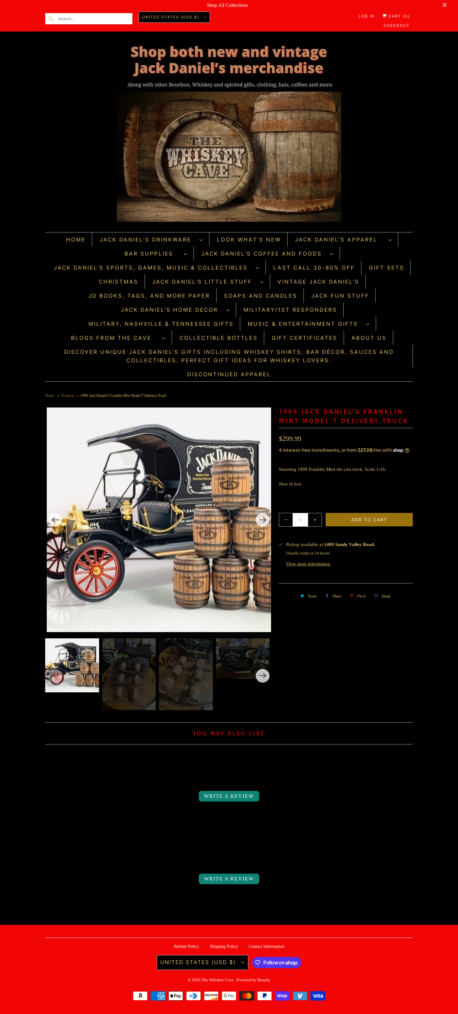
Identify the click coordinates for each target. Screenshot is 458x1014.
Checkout (397, 25)
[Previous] (55, 520)
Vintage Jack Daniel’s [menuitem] (318, 282)
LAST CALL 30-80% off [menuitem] (314, 268)
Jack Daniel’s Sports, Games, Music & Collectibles (153, 268)
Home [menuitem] (76, 239)
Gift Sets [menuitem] (386, 268)
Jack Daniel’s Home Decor (172, 310)
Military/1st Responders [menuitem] (290, 310)
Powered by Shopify (253, 979)
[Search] (51, 18)
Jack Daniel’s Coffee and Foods (264, 254)
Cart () (398, 16)
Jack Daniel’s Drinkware (148, 239)
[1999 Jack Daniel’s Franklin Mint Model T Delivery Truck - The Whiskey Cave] (159, 519)
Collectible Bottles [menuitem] (218, 338)
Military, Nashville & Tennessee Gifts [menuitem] (161, 324)
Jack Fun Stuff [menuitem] (340, 296)
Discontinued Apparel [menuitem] (229, 374)
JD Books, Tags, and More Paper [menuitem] (149, 296)
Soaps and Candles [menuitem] (260, 296)
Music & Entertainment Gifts (305, 324)
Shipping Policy (224, 946)
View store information (308, 563)
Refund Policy (186, 946)
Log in (367, 16)
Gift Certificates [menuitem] (304, 338)
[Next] (263, 520)
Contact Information (266, 946)
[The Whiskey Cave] (229, 133)
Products (68, 395)
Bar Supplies (153, 254)
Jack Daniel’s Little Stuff (204, 282)
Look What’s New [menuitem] (249, 239)
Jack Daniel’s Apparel (340, 239)
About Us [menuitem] (369, 338)
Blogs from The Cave (115, 338)
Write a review (229, 796)
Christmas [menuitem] (118, 282)
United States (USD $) (171, 17)
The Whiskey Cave (218, 979)
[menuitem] (151, 239)
